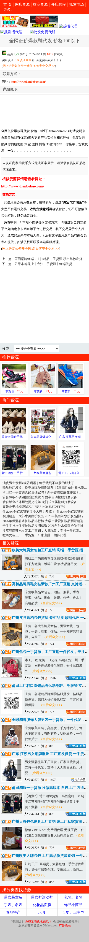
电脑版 (16, 921)
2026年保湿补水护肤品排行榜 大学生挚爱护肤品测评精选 (43, 521)
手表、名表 (13, 905)
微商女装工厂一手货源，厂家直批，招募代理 (34, 535)
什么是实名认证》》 (46, 60)
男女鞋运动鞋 (42, 897)
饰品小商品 (73, 905)
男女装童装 (13, 897)
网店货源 (22, 4)
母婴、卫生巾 (73, 912)
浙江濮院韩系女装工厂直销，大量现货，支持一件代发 (41, 530)
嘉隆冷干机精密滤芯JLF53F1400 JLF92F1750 (34, 507)
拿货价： (14, 391)
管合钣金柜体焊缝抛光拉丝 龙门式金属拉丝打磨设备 (40, 502)
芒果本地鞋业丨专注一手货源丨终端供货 (43, 264)
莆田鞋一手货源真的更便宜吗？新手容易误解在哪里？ (41, 492)
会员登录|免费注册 (51, 921)
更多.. (8, 9)
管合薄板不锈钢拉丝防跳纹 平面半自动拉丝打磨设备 (40, 497)
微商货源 (40, 4)
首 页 (7, 4)
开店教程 (58, 4)
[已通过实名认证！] (76, 576)
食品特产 (13, 912)
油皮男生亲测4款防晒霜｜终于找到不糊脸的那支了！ (40, 483)
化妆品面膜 (42, 905)
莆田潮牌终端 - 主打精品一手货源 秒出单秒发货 (48, 259)
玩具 (42, 912)
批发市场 (76, 4)
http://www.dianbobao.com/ (28, 81)
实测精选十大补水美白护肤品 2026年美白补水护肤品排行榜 (44, 516)
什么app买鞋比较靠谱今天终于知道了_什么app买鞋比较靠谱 (45, 511)
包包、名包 (73, 897)
